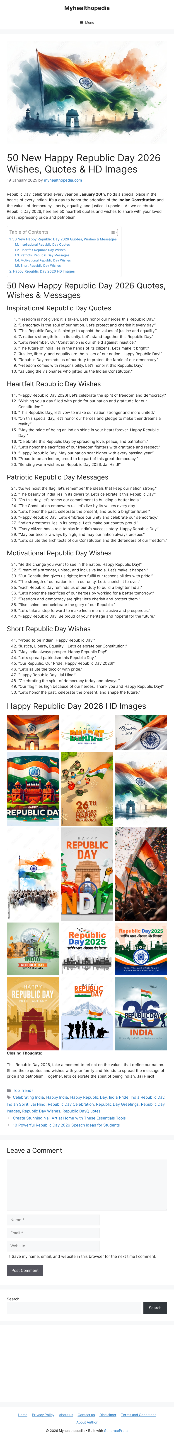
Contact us (86, 1415)
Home (22, 1415)
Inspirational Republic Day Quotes (45, 244)
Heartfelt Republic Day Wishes (42, 250)
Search (13, 1299)
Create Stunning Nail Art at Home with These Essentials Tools (69, 1118)
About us (66, 1415)
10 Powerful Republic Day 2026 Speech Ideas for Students (66, 1125)
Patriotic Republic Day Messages (45, 255)
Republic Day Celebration (71, 1104)
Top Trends (23, 1090)
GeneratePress (116, 1430)
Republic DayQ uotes (82, 1111)
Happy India (57, 1097)
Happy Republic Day (88, 1097)
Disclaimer (107, 1415)
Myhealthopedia (87, 8)
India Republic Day (147, 1097)
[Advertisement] (87, 1363)
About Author (87, 1422)
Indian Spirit (17, 1104)
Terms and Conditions (138, 1415)
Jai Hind (38, 1104)
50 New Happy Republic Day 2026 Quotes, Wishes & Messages (64, 239)
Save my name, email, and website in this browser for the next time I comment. (84, 1256)
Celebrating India (28, 1097)
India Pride (118, 1097)
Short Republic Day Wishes (41, 265)
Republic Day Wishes (41, 1111)
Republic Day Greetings (117, 1104)
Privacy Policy (43, 1415)
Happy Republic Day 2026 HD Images (44, 271)
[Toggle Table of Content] (111, 232)
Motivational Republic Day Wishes (46, 260)
